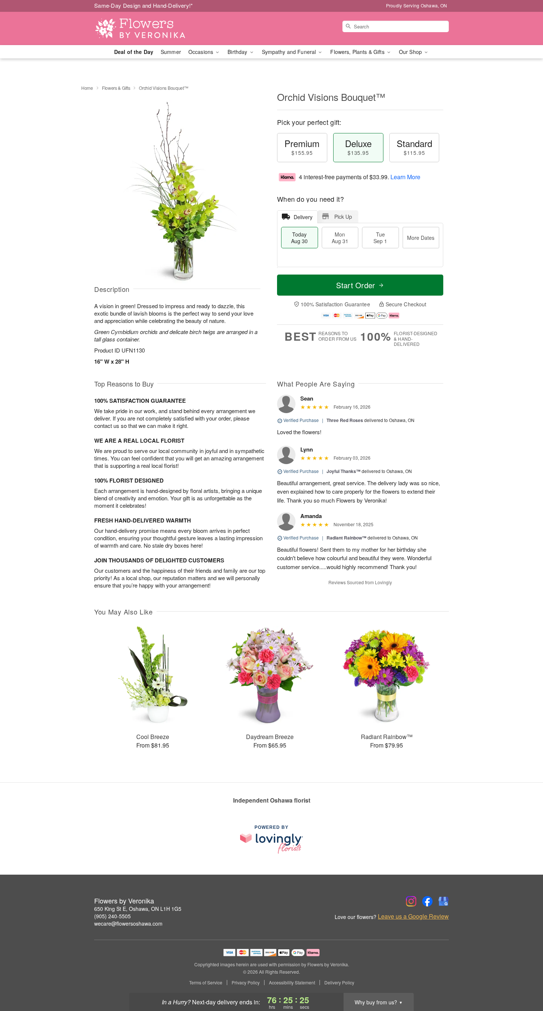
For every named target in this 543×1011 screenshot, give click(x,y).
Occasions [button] (201, 51)
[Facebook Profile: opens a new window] (427, 901)
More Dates (420, 237)
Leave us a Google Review (413, 916)
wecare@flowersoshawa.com (128, 923)
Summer (171, 51)
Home (87, 88)
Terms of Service (205, 982)
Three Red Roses (345, 420)
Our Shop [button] (411, 51)
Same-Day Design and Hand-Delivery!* (143, 5)
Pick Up (343, 216)
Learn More (405, 177)
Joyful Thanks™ (344, 471)
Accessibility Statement (292, 982)
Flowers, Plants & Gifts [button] (358, 51)
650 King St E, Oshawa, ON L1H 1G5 (137, 908)
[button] (523, 979)
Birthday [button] (238, 51)
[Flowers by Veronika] (147, 28)
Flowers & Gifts (116, 88)
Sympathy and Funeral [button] (290, 51)
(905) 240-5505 (112, 916)
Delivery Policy (339, 982)
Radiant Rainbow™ (346, 537)
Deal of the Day (133, 51)
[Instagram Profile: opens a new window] (411, 901)
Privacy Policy (246, 982)
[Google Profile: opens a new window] (443, 901)
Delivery (303, 217)
